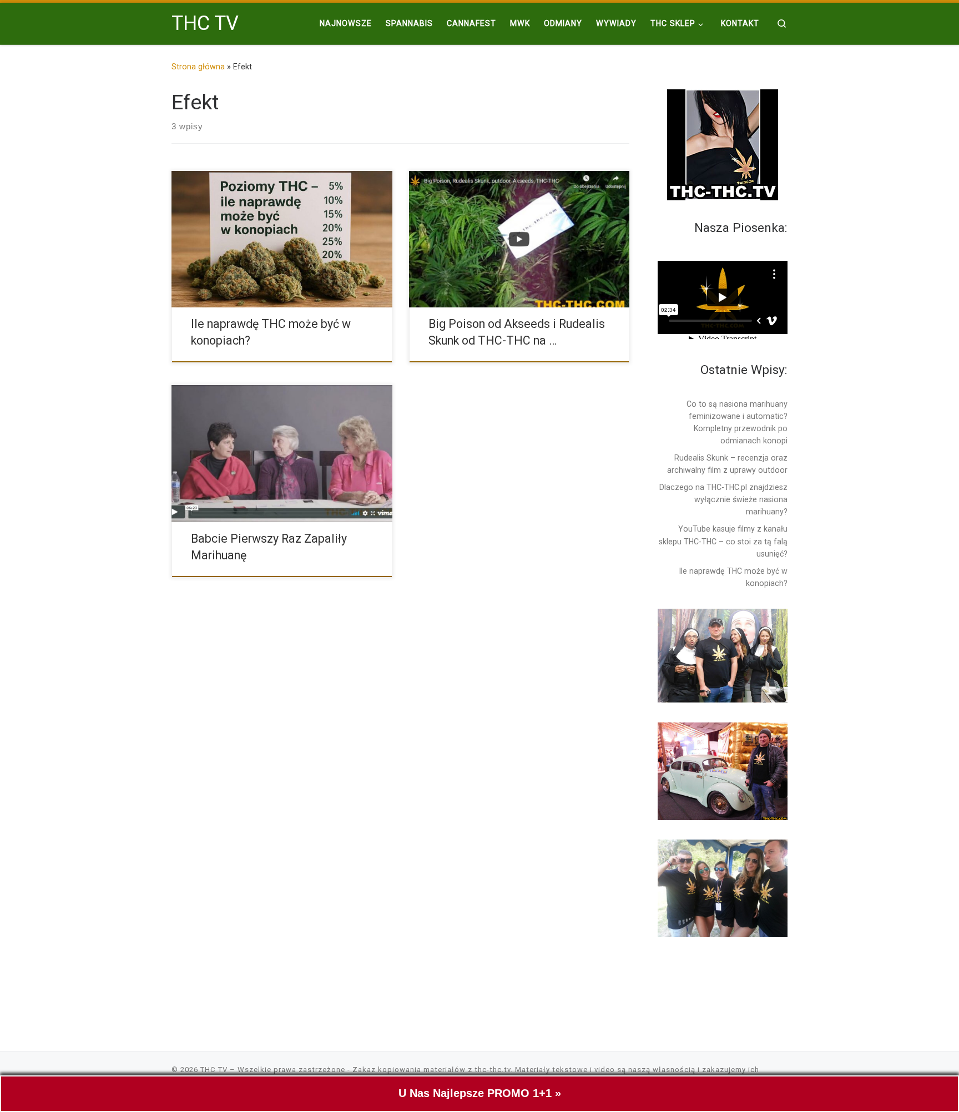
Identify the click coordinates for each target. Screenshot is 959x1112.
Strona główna (198, 66)
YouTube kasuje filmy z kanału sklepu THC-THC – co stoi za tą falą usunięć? (723, 541)
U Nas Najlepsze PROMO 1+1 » (479, 1093)
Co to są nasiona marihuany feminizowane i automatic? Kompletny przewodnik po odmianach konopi (737, 422)
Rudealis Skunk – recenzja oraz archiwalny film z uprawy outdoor (727, 463)
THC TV (214, 1069)
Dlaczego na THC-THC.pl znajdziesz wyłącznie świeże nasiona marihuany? (723, 499)
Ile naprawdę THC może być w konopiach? (733, 577)
